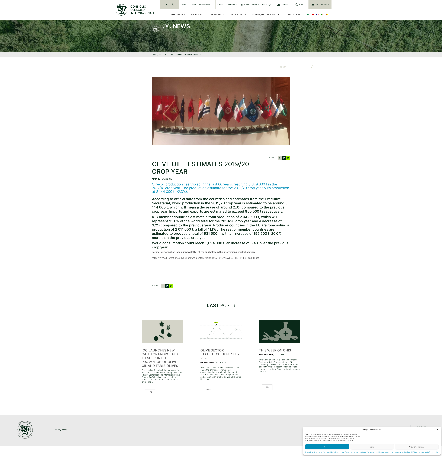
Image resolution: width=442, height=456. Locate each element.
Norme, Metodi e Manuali (266, 14)
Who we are (178, 14)
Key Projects (238, 14)
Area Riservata (322, 4)
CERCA (302, 4)
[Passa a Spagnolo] (327, 14)
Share (273, 158)
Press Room (217, 14)
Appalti (220, 4)
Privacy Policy (61, 429)
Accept (327, 447)
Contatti (284, 4)
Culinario (192, 4)
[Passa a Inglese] (313, 14)
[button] (437, 429)
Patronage (266, 4)
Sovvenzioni (231, 4)
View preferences (416, 447)
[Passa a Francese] (317, 14)
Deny (372, 447)
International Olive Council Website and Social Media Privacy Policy (327, 452)
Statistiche (294, 14)
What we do (198, 14)
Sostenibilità (204, 4)
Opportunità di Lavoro (249, 4)
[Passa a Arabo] (308, 14)
